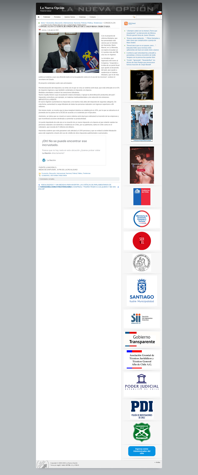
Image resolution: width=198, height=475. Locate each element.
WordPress (43, 464)
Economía (50, 23)
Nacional (77, 23)
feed (132, 23)
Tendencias (98, 23)
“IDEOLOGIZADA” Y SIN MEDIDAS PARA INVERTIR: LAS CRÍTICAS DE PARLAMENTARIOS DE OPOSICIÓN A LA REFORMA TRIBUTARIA (76, 185)
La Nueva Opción (52, 8)
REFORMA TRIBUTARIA (59, 175)
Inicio (39, 17)
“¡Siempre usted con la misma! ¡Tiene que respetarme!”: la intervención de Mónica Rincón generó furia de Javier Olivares (142, 33)
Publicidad (46, 17)
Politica (90, 23)
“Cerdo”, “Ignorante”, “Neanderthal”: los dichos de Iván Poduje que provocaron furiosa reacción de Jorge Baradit (141, 62)
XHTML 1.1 (69, 465)
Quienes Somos (70, 17)
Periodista (57, 17)
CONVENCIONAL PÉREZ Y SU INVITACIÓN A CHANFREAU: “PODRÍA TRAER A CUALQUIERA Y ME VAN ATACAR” (77, 187)
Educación (59, 23)
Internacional (68, 23)
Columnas (82, 17)
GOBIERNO (46, 175)
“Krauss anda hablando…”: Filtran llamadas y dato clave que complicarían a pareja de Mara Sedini (143, 40)
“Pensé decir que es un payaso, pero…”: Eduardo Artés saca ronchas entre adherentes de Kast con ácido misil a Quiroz (143, 48)
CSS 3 (77, 465)
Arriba (158, 462)
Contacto (93, 17)
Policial (84, 23)
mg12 (59, 465)
